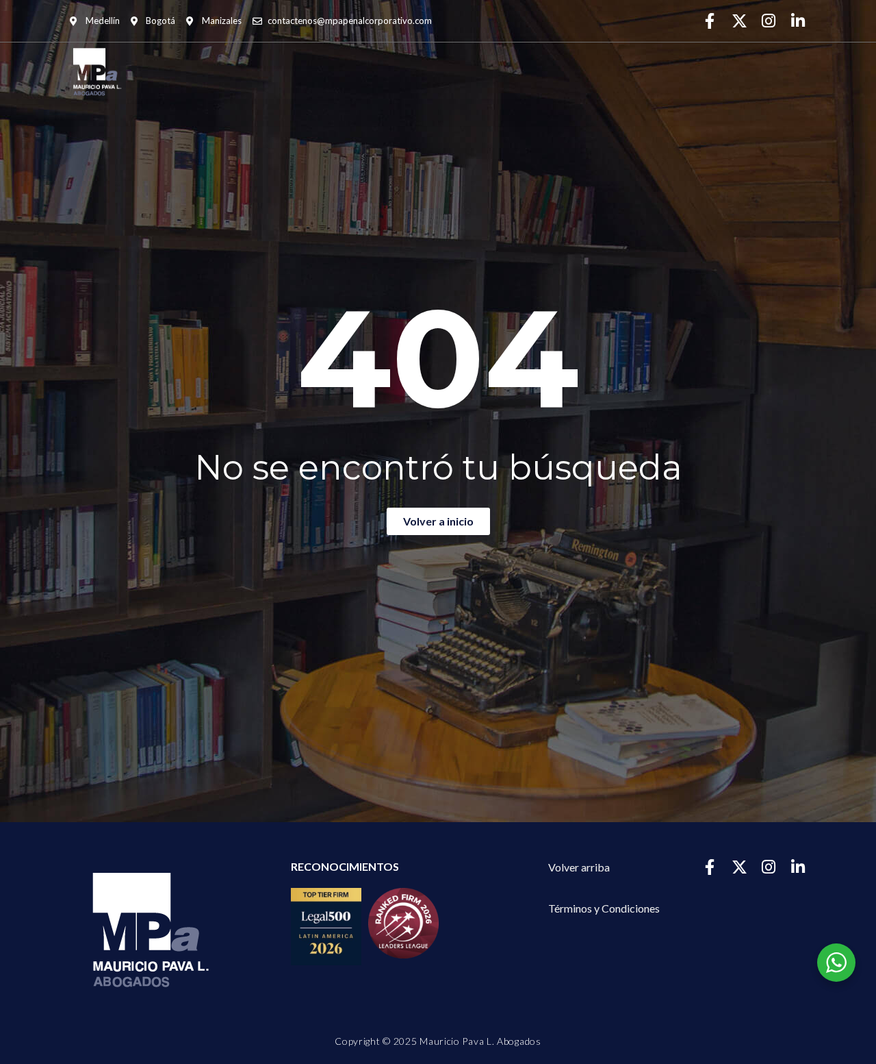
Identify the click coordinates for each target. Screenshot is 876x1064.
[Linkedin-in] (798, 21)
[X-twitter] (739, 21)
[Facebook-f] (710, 21)
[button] (604, 908)
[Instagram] (769, 21)
